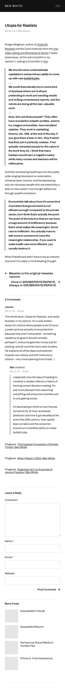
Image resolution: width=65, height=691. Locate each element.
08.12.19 (10, 311)
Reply (20, 311)
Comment (11, 500)
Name (9, 541)
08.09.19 (10, 31)
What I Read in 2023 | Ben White (36, 458)
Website (9, 573)
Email (9, 557)
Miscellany (24, 31)
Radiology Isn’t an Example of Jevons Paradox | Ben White (28, 471)
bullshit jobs (31, 78)
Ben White (14, 5)
